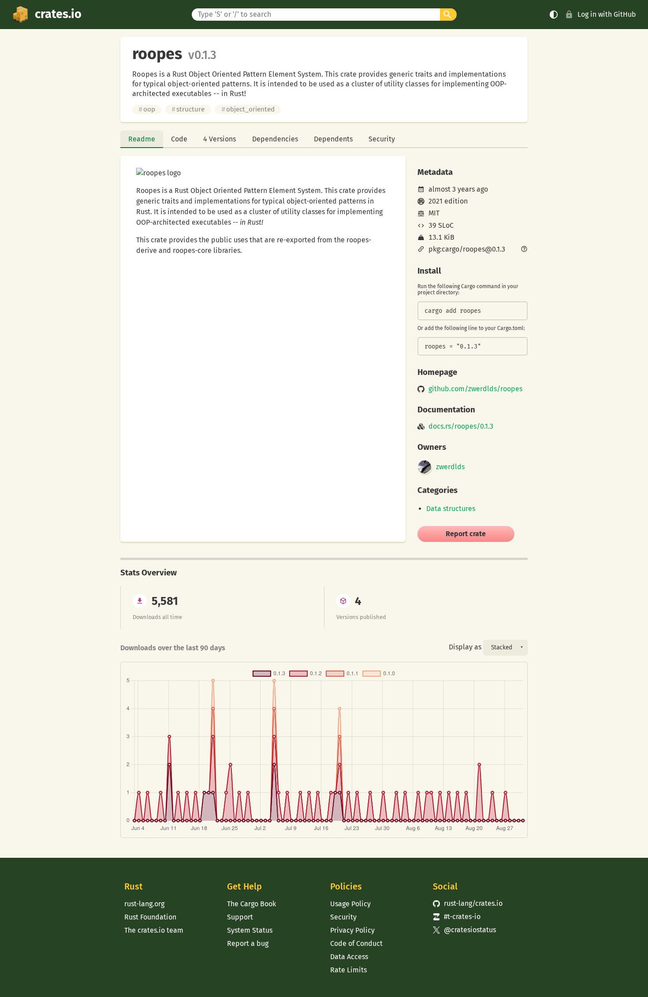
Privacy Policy (352, 930)
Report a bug (247, 943)
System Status (249, 930)
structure (188, 109)
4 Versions (219, 139)
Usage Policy (350, 904)
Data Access (349, 957)
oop (146, 109)
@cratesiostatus (464, 930)
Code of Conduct (356, 943)
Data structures (450, 508)
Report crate (466, 534)
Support (240, 917)
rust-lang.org (144, 904)
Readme (141, 139)
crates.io (58, 14)
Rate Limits (348, 970)
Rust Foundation (150, 917)
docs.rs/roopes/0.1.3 (460, 426)
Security (382, 139)
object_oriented (248, 109)
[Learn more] (524, 249)
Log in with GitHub (606, 14)
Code (179, 139)
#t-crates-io (456, 916)
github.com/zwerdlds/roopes (475, 389)
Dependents (333, 139)
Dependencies (275, 139)
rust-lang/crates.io (468, 903)
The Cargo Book (251, 904)
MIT (433, 213)
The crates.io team (153, 930)
